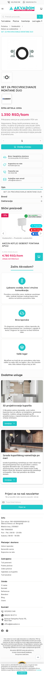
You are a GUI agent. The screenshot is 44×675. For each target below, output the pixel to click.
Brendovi (4, 594)
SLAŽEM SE (22, 673)
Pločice (16, 21)
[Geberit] (22, 99)
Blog (3, 597)
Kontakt (4, 588)
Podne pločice (6, 566)
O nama (4, 585)
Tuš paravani (6, 562)
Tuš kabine (5, 21)
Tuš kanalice (6, 575)
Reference (5, 591)
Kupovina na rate (8, 552)
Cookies (38, 670)
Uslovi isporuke (7, 546)
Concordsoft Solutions (24, 652)
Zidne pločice (6, 569)
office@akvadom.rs (14, 180)
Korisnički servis (7, 549)
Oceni (3, 600)
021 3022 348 (12, 173)
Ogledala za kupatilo (9, 572)
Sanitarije (25, 21)
